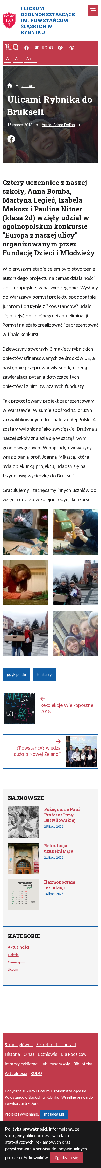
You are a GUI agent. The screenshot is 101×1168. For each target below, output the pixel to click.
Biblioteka (83, 1064)
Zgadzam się (66, 1157)
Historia (12, 1054)
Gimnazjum (16, 962)
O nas (29, 1054)
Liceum (28, 85)
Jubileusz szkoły (55, 1064)
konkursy (44, 674)
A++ (30, 58)
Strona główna (19, 1044)
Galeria (13, 954)
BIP (36, 47)
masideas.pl (54, 1114)
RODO (47, 47)
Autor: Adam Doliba (58, 124)
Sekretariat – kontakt (56, 1044)
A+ (17, 58)
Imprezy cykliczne (21, 1064)
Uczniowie (47, 1054)
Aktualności (18, 947)
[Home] (9, 85)
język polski (16, 674)
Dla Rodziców (73, 1054)
